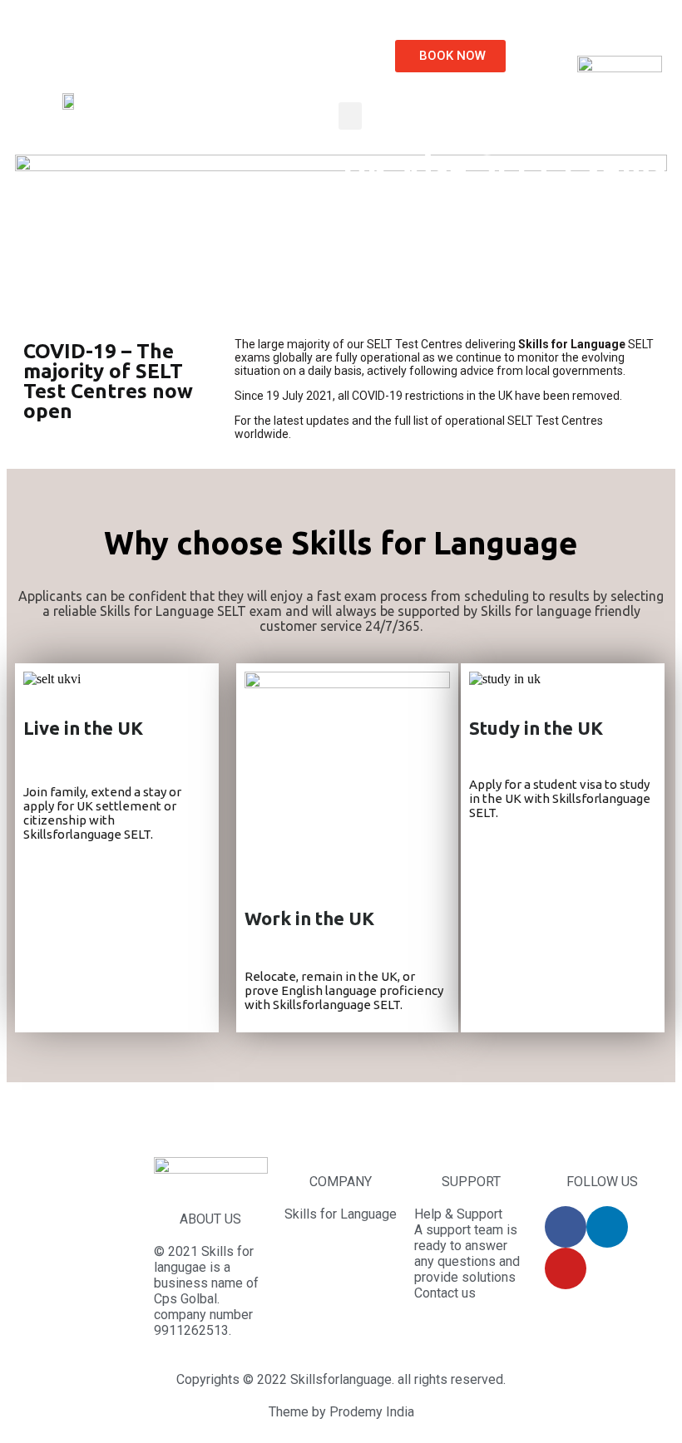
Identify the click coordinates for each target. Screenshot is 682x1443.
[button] (450, 56)
